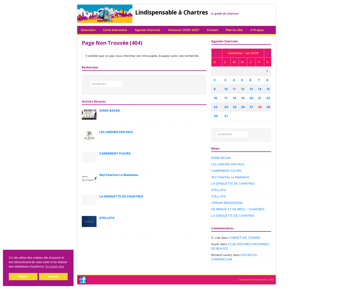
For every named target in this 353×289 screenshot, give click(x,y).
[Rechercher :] (106, 84)
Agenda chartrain (147, 30)
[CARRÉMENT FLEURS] (89, 157)
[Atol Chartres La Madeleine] (89, 178)
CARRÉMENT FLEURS (114, 153)
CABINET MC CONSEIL (245, 237)
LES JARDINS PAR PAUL (116, 132)
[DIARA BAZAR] (89, 114)
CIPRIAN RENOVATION (226, 203)
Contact (212, 30)
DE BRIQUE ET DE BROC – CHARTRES (237, 209)
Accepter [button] (53, 276)
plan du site (234, 30)
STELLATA (106, 218)
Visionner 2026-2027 (183, 30)
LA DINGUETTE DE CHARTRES (121, 196)
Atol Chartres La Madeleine (118, 175)
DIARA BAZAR (109, 110)
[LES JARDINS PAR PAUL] (89, 135)
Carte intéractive (115, 30)
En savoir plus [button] (55, 266)
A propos (257, 30)
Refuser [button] (23, 276)
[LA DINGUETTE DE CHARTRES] (89, 199)
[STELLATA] (89, 221)
